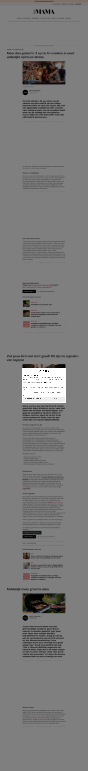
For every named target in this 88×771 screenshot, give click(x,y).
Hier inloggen (47, 382)
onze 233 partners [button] (39, 385)
